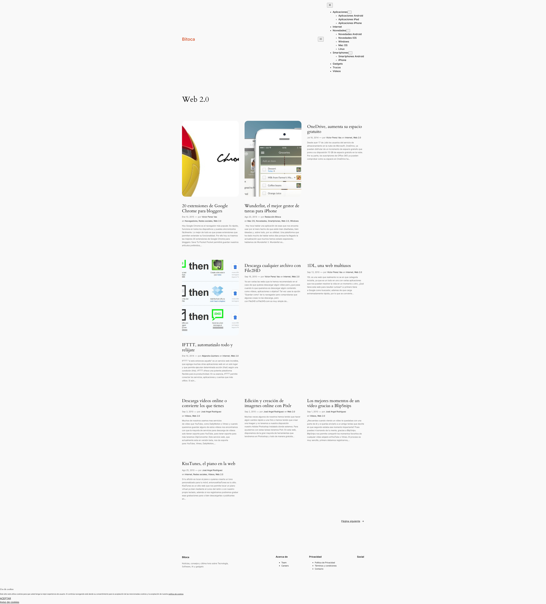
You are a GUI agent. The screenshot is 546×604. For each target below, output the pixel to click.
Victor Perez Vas (209, 217)
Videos (188, 416)
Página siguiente (352, 521)
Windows (294, 221)
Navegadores (191, 221)
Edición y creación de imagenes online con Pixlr (268, 403)
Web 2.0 (217, 221)
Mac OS (251, 221)
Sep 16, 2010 (251, 276)
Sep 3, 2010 (187, 411)
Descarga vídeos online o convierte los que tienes (204, 403)
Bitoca (188, 39)
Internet (348, 137)
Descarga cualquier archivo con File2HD (273, 268)
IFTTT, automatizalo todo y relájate (207, 347)
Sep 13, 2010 (313, 272)
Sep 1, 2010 (312, 411)
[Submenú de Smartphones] (350, 52)
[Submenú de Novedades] (348, 30)
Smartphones (274, 221)
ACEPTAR (5, 598)
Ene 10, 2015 (188, 217)
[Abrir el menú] (321, 39)
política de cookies (175, 594)
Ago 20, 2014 (251, 217)
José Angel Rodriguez (211, 411)
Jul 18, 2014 (312, 137)
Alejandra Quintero (210, 356)
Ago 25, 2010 (188, 470)
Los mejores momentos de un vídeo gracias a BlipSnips (333, 403)
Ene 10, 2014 (188, 356)
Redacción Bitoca (273, 217)
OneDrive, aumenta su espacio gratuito (334, 129)
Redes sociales (205, 221)
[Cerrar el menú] (330, 5)
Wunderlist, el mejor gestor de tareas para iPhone (272, 208)
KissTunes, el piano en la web (208, 463)
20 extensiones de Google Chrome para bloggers (205, 208)
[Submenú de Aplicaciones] (349, 12)
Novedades (261, 221)
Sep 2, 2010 (250, 411)
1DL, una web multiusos (329, 265)
